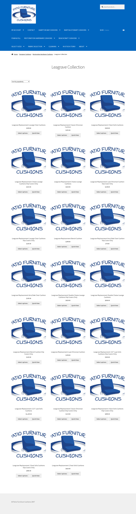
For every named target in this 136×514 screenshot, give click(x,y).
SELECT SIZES (16, 46)
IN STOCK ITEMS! (69, 46)
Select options (23, 133)
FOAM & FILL (16, 38)
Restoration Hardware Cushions (43, 54)
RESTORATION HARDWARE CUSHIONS (38, 38)
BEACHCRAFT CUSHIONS (68, 38)
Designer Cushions (25, 54)
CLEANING (52, 46)
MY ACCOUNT (16, 30)
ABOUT (81, 46)
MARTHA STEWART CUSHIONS (75, 30)
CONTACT (31, 30)
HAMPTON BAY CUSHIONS (48, 30)
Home (16, 54)
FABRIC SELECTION (35, 46)
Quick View (35, 133)
